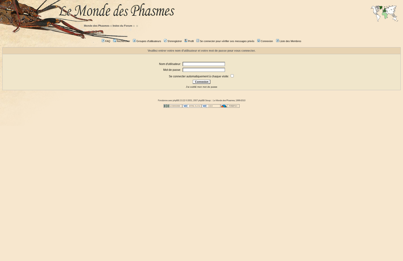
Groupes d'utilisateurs (148, 41)
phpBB (176, 100)
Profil (191, 41)
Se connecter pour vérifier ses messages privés (227, 41)
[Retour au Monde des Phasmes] (229, 11)
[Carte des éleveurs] (384, 14)
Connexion (267, 41)
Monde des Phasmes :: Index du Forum (108, 25)
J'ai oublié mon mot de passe (201, 87)
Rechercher (123, 41)
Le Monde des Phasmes (224, 100)
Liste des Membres (290, 41)
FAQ (107, 41)
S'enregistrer (174, 41)
